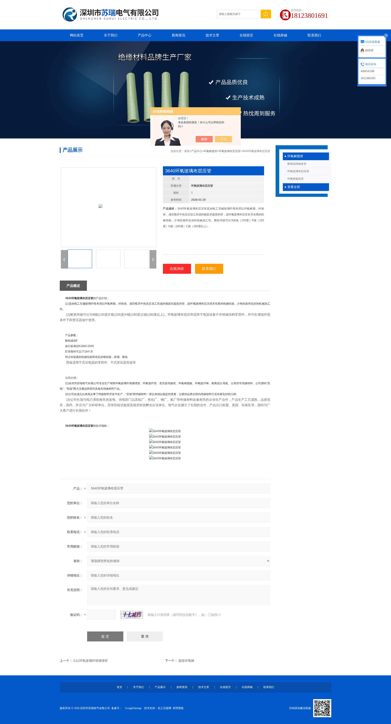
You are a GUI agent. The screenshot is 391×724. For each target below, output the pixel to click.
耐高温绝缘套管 (296, 163)
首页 (187, 151)
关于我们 (110, 35)
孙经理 (369, 50)
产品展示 (160, 687)
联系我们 (314, 35)
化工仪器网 (164, 708)
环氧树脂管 (295, 156)
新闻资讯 (178, 35)
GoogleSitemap (133, 708)
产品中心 (144, 35)
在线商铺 (280, 35)
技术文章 (212, 35)
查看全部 (293, 187)
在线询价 (177, 269)
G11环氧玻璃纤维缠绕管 (90, 660)
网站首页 (76, 35)
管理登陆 (178, 708)
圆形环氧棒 (186, 660)
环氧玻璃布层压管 (298, 171)
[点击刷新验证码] (131, 615)
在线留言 (246, 35)
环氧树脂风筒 (295, 178)
